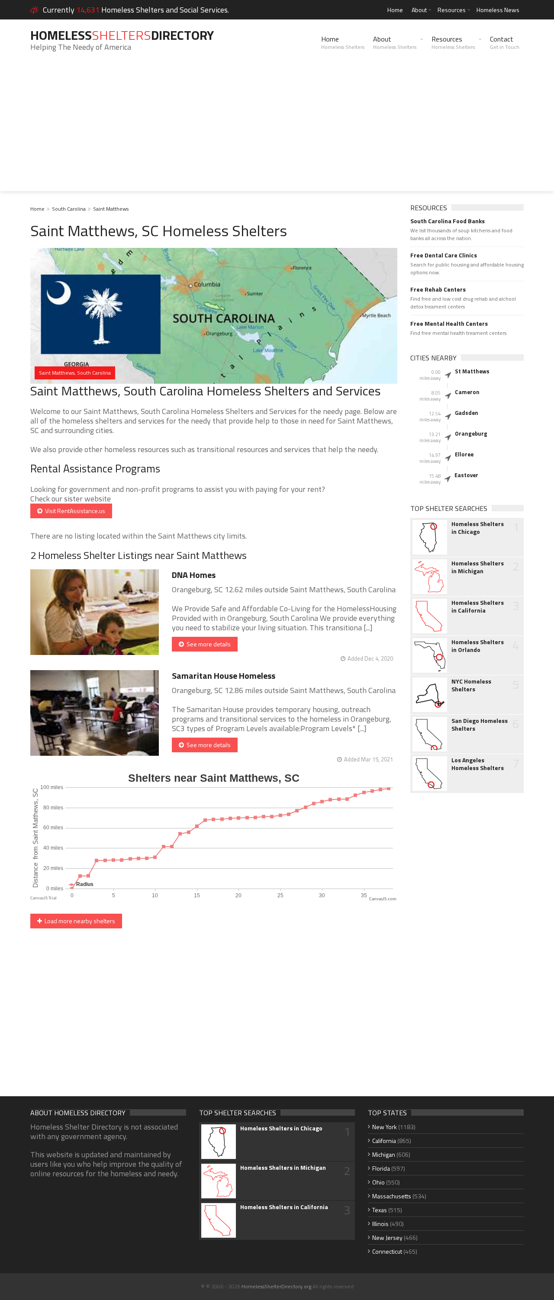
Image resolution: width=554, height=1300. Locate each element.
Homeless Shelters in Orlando (477, 646)
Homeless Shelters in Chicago (477, 528)
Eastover (466, 475)
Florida (381, 1168)
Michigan (383, 1154)
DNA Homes (194, 574)
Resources (452, 9)
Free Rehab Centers (438, 289)
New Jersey (387, 1237)
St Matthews (472, 371)
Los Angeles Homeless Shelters (477, 764)
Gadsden (466, 413)
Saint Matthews (111, 209)
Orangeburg (471, 433)
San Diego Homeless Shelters (479, 724)
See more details (207, 643)
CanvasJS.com (382, 899)
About (419, 9)
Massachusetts (391, 1195)
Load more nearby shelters (78, 920)
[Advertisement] (277, 130)
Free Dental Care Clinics (443, 255)
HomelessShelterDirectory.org (276, 1286)
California (384, 1140)
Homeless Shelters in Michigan (477, 567)
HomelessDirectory (122, 35)
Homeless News (498, 9)
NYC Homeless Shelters (471, 685)
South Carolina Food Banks (447, 221)
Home (395, 9)
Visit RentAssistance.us (73, 510)
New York (384, 1126)
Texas (379, 1209)
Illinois (380, 1223)
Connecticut (387, 1251)
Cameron (467, 392)
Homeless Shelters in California (477, 606)
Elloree (464, 454)
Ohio (378, 1182)
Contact (504, 42)
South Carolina (69, 209)
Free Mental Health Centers (449, 323)
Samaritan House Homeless (223, 675)
